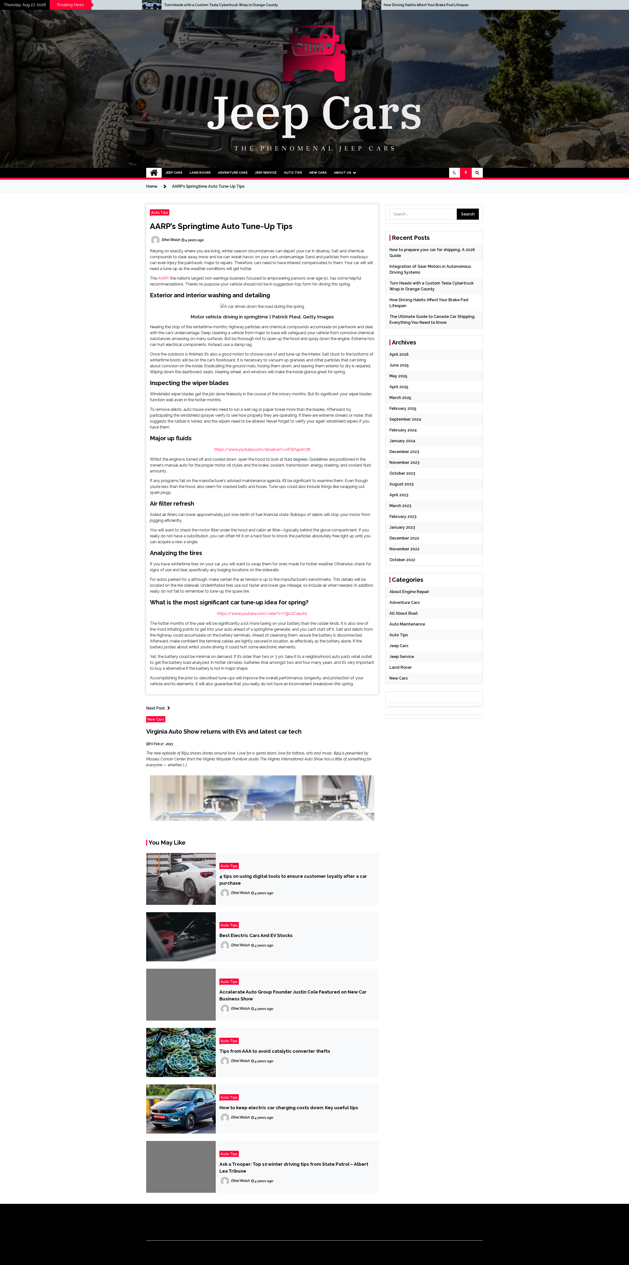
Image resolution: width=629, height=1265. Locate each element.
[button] (454, 173)
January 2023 (402, 527)
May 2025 (398, 376)
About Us (342, 172)
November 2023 (404, 462)
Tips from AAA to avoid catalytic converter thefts (274, 1051)
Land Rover (200, 172)
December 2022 (404, 538)
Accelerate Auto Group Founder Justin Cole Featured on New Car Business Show (293, 995)
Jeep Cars (173, 172)
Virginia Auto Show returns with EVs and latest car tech (223, 731)
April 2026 (399, 354)
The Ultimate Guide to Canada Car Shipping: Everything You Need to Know (412, 5)
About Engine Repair (409, 591)
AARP (163, 278)
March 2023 (400, 505)
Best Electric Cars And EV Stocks (256, 935)
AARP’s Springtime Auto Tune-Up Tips (221, 226)
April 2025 (398, 386)
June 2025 (399, 365)
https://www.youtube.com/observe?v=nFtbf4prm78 (262, 449)
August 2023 (401, 484)
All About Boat (403, 613)
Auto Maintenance (407, 624)
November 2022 (404, 549)
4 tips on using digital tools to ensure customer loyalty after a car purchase (293, 879)
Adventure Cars (232, 172)
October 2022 (402, 559)
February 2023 (402, 516)
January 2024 (402, 441)
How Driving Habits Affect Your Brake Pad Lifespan (171, 5)
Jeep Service (266, 172)
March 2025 (400, 397)
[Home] (154, 173)
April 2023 (398, 495)
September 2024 (405, 419)
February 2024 (403, 430)
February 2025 (402, 408)
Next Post (155, 708)
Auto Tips (293, 172)
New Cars (318, 172)
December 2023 (404, 451)
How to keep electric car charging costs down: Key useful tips (288, 1107)
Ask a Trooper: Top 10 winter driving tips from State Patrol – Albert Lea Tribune (293, 1167)
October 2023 (402, 473)
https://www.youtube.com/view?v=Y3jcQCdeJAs (262, 613)
